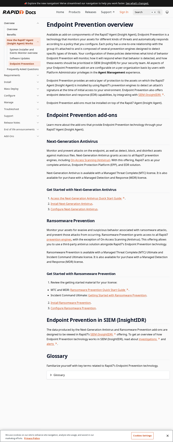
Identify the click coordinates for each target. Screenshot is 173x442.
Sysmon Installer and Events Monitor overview (24, 51)
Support (106, 12)
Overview (12, 29)
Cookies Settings (142, 435)
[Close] (167, 435)
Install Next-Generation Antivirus (71, 204)
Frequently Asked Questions (23, 69)
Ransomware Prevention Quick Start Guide (97, 290)
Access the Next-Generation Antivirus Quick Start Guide (86, 198)
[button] (22, 23)
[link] (23, 41)
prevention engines (59, 239)
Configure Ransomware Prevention (73, 308)
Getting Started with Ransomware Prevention (117, 295)
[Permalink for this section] (136, 24)
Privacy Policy (32, 438)
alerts (50, 344)
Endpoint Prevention (22, 63)
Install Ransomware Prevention (71, 303)
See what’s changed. (137, 3)
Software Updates (20, 58)
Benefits (11, 34)
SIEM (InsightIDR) (149, 95)
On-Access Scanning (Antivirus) (90, 160)
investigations (148, 339)
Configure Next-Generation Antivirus (74, 209)
